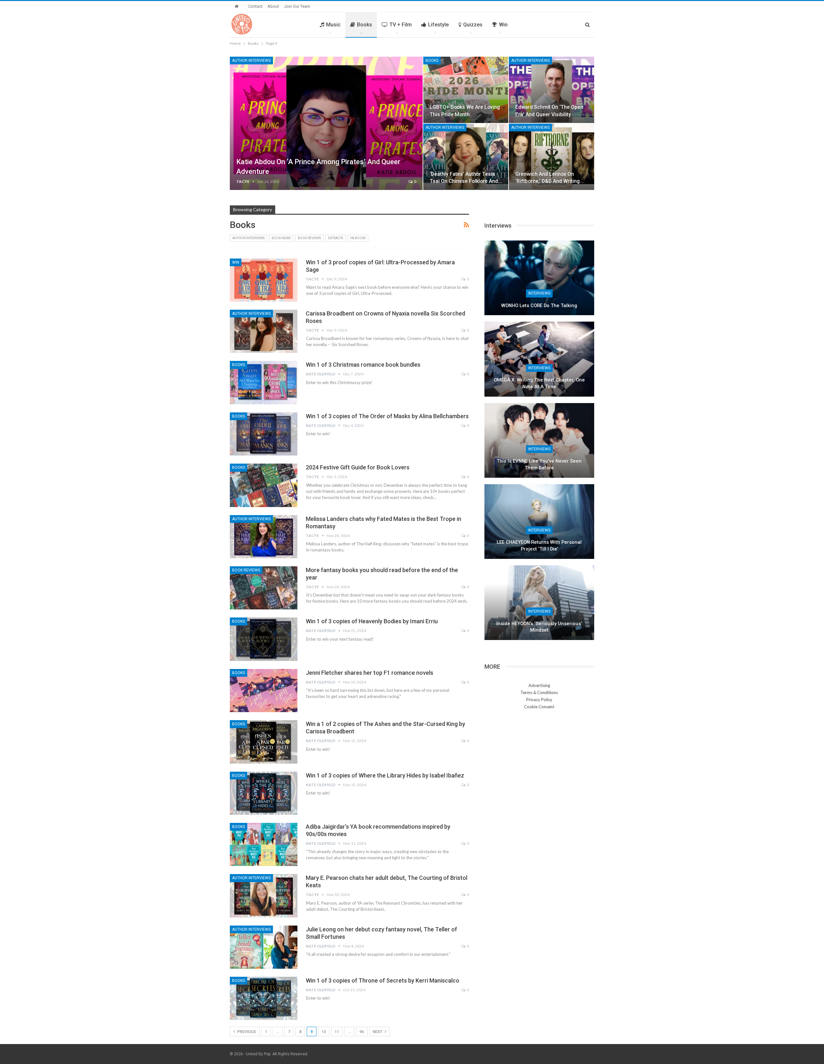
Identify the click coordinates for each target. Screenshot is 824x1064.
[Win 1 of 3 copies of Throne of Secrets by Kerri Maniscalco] (263, 998)
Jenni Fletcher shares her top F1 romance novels (369, 672)
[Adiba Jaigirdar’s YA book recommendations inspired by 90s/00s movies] (263, 844)
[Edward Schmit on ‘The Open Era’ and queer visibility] (551, 89)
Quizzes (472, 25)
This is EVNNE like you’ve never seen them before (539, 464)
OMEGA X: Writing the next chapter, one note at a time (539, 383)
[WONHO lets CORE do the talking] (539, 277)
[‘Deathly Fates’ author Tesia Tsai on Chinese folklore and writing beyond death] (466, 156)
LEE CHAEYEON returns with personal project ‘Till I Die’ (539, 545)
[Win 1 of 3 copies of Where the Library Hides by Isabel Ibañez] (263, 793)
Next (378, 1032)
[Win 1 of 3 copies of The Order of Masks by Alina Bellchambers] (263, 434)
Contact (255, 6)
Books (364, 25)
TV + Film (400, 25)
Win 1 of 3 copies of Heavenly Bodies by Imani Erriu (372, 621)
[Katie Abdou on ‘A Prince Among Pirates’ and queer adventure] (326, 123)
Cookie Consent (539, 706)
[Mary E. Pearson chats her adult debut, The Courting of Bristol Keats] (263, 895)
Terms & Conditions (539, 692)
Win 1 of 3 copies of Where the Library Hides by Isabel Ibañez (385, 775)
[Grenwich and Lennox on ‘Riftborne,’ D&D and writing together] (551, 156)
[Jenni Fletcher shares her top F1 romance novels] (263, 690)
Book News (281, 238)
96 (362, 1032)
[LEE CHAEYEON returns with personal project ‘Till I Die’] (539, 521)
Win (503, 25)
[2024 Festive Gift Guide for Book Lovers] (263, 485)
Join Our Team (297, 6)
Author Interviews (251, 60)
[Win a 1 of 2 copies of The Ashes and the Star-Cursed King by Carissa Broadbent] (263, 741)
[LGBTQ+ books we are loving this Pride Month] (466, 89)
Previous (246, 1032)
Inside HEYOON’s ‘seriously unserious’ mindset (539, 627)
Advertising (539, 685)
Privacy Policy (539, 699)
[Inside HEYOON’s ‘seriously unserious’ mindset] (539, 602)
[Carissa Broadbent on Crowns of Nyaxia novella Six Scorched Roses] (263, 331)
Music (333, 25)
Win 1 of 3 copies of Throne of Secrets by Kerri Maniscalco (382, 980)
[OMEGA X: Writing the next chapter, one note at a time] (539, 359)
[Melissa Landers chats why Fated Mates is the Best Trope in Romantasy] (263, 536)
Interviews (539, 293)
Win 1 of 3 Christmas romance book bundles (363, 364)
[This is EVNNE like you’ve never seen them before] (539, 440)
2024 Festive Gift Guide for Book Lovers (357, 467)
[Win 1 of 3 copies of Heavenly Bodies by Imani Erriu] (263, 639)
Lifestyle (438, 25)
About (273, 6)
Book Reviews (309, 238)
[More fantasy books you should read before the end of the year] (263, 587)
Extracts (335, 238)
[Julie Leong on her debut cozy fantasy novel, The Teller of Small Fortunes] (263, 947)
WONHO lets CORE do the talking (539, 305)
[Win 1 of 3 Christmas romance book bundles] (263, 382)
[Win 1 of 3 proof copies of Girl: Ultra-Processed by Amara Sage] (263, 280)
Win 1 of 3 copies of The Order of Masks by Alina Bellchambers (387, 416)
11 (337, 1032)
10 (324, 1032)
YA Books (358, 238)
